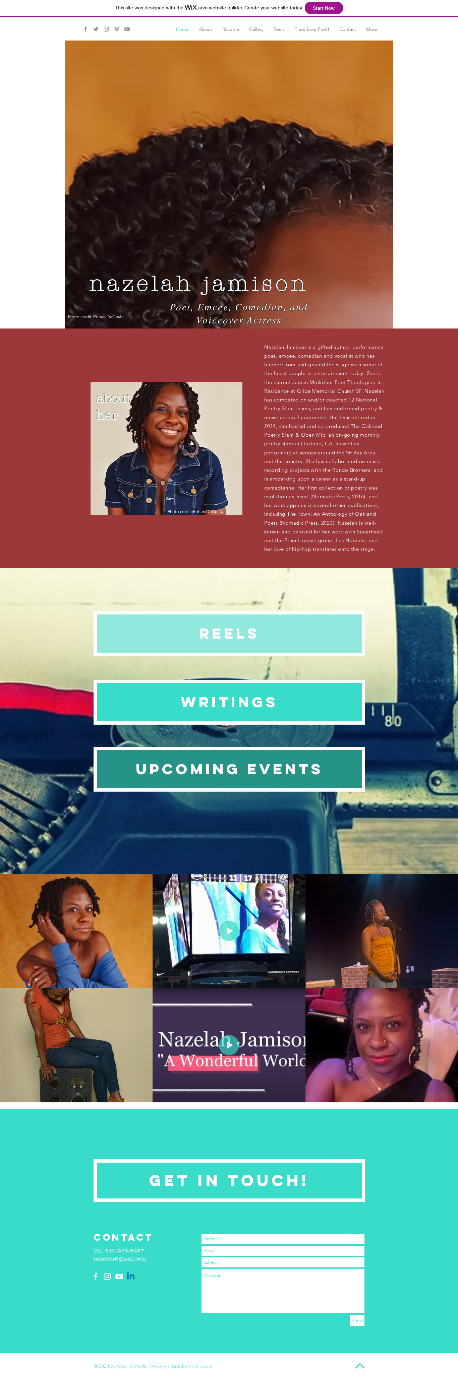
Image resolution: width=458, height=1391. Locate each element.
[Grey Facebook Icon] (85, 29)
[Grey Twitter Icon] (96, 29)
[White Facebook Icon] (95, 1276)
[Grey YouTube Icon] (127, 29)
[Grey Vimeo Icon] (116, 29)
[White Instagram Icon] (107, 1276)
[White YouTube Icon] (119, 1276)
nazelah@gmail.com (120, 1259)
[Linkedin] (130, 1276)
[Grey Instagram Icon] (106, 29)
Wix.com (203, 1366)
